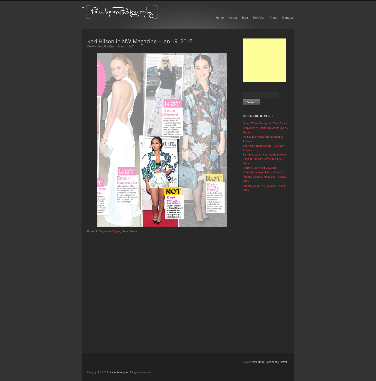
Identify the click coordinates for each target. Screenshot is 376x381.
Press (273, 17)
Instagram (258, 362)
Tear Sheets (130, 231)
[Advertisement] (264, 60)
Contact (287, 17)
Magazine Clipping (110, 231)
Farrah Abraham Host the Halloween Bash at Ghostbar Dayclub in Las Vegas (264, 159)
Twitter (283, 362)
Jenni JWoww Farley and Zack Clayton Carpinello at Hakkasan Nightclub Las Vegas (266, 128)
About (233, 17)
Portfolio (258, 17)
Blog (245, 17)
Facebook (271, 362)
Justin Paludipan (105, 46)
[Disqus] (162, 287)
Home (220, 17)
